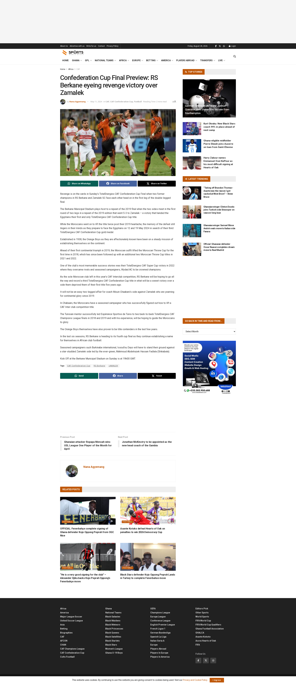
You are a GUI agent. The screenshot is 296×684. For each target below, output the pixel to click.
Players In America (160, 657)
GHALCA (199, 632)
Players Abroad (185, 60)
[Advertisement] (148, 21)
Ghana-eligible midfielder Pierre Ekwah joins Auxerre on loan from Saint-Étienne (218, 144)
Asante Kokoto (203, 636)
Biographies (66, 632)
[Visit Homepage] (73, 53)
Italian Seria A (157, 640)
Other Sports (202, 612)
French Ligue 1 (157, 628)
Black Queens (112, 632)
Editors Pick (201, 608)
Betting (151, 60)
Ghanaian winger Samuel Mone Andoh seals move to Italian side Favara (219, 228)
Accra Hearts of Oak (205, 640)
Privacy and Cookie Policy (195, 680)
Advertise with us (77, 46)
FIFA (197, 645)
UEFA (153, 608)
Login (233, 46)
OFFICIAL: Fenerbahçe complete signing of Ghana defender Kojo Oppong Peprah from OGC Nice (87, 532)
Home (65, 60)
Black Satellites (113, 636)
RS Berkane (99, 366)
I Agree (217, 680)
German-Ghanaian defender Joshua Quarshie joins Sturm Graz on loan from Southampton (207, 109)
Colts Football (67, 657)
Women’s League (114, 649)
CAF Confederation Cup (121, 101)
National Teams (104, 60)
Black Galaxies (112, 616)
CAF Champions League (72, 649)
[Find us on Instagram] (213, 660)
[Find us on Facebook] (216, 46)
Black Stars (111, 645)
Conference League (160, 620)
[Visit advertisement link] (209, 367)
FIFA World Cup (203, 620)
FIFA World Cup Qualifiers (208, 624)
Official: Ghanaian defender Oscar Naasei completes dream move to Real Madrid (219, 247)
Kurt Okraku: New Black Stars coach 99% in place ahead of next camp (219, 127)
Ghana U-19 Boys (114, 653)
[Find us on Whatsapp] (224, 46)
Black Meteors (112, 624)
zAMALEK (113, 366)
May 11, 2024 (96, 101)
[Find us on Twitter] (220, 46)
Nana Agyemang (77, 101)
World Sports (202, 616)
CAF (78, 69)
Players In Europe (159, 653)
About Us (64, 46)
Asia (62, 624)
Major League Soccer (71, 616)
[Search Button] (234, 56)
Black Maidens (112, 620)
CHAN (63, 645)
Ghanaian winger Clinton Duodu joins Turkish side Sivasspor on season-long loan (219, 210)
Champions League (160, 612)
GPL (87, 60)
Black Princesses (114, 628)
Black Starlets (112, 640)
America (166, 60)
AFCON (63, 640)
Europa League (158, 616)
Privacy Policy (112, 46)
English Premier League (162, 624)
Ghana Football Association (209, 628)
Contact (101, 46)
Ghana (75, 60)
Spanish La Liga (158, 636)
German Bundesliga (160, 632)
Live (220, 60)
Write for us (91, 46)
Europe (136, 60)
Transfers (206, 60)
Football (138, 101)
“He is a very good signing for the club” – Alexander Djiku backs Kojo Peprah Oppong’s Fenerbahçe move (85, 578)
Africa (123, 60)
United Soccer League (71, 620)
